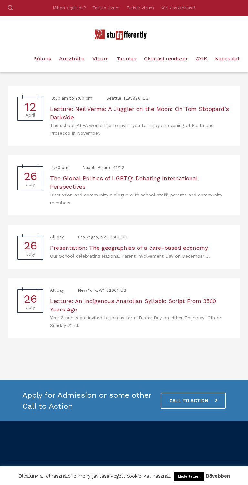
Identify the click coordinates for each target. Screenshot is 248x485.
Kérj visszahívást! (177, 7)
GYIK (201, 59)
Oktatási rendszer (166, 59)
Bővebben (218, 476)
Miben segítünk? (69, 7)
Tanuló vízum (106, 7)
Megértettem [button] (189, 476)
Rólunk (42, 59)
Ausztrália (72, 59)
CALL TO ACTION (189, 401)
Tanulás (126, 59)
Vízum (100, 59)
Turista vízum (140, 7)
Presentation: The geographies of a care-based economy (129, 247)
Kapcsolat (227, 59)
